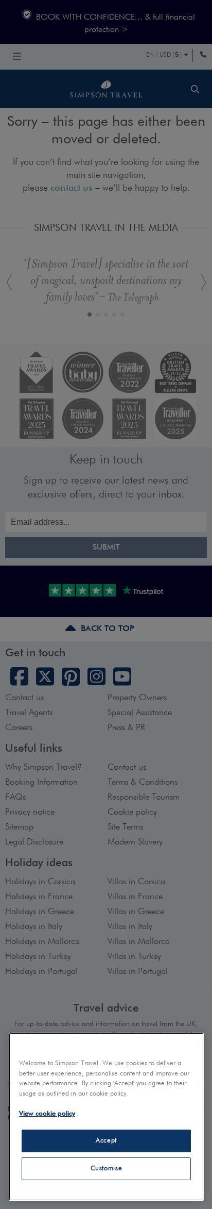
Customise (106, 1168)
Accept (106, 1140)
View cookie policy (47, 1114)
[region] (106, 1117)
